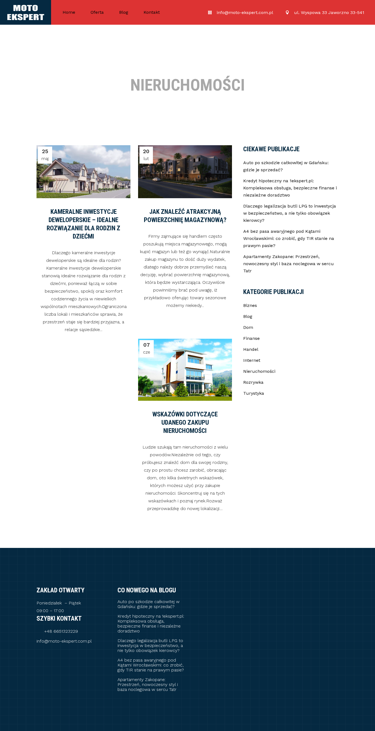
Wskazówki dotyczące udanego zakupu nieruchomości (185, 423)
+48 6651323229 (61, 631)
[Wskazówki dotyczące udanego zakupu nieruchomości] (185, 370)
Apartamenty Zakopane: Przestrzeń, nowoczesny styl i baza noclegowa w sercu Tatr (288, 263)
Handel (250, 349)
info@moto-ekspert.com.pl (64, 641)
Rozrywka (253, 382)
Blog (247, 316)
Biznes (250, 305)
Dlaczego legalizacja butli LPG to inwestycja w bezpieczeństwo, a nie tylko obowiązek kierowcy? (289, 213)
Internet (251, 360)
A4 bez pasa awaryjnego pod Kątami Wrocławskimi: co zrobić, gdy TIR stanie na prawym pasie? (288, 238)
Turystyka (253, 393)
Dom (248, 327)
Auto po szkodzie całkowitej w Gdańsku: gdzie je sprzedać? (148, 604)
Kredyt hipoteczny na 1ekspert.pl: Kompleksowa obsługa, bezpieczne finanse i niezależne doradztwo (290, 188)
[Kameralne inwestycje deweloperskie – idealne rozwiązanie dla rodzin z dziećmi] (83, 171)
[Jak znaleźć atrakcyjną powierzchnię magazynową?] (185, 171)
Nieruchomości (259, 371)
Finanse (251, 338)
